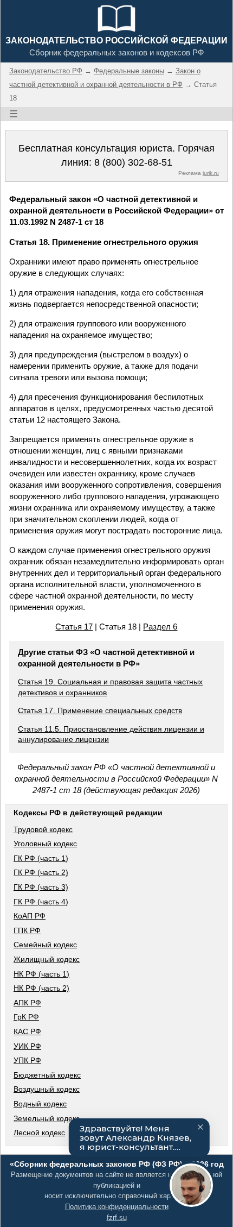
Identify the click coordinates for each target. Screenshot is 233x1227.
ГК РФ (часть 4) (41, 901)
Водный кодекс (40, 1103)
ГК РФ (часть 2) (41, 872)
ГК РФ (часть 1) (41, 858)
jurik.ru (211, 173)
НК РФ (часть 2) (41, 988)
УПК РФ (27, 1060)
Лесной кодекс (39, 1132)
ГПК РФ (27, 930)
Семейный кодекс (45, 944)
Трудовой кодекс (43, 829)
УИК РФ (27, 1046)
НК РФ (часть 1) (41, 974)
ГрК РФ (26, 1016)
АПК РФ (27, 1002)
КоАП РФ (30, 915)
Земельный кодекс (47, 1118)
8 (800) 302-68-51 (133, 162)
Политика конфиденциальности (117, 1207)
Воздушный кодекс (47, 1089)
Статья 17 (74, 626)
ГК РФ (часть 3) (41, 887)
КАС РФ (27, 1031)
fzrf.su (117, 1217)
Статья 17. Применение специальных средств (100, 710)
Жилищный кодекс (47, 959)
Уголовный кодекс (45, 843)
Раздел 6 (160, 626)
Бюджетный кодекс (47, 1075)
